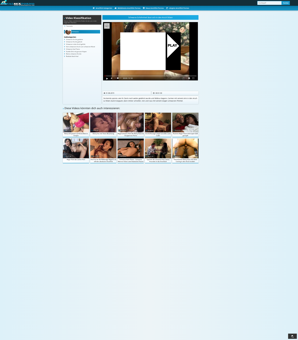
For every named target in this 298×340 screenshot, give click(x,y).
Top (292, 337)
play (172, 45)
